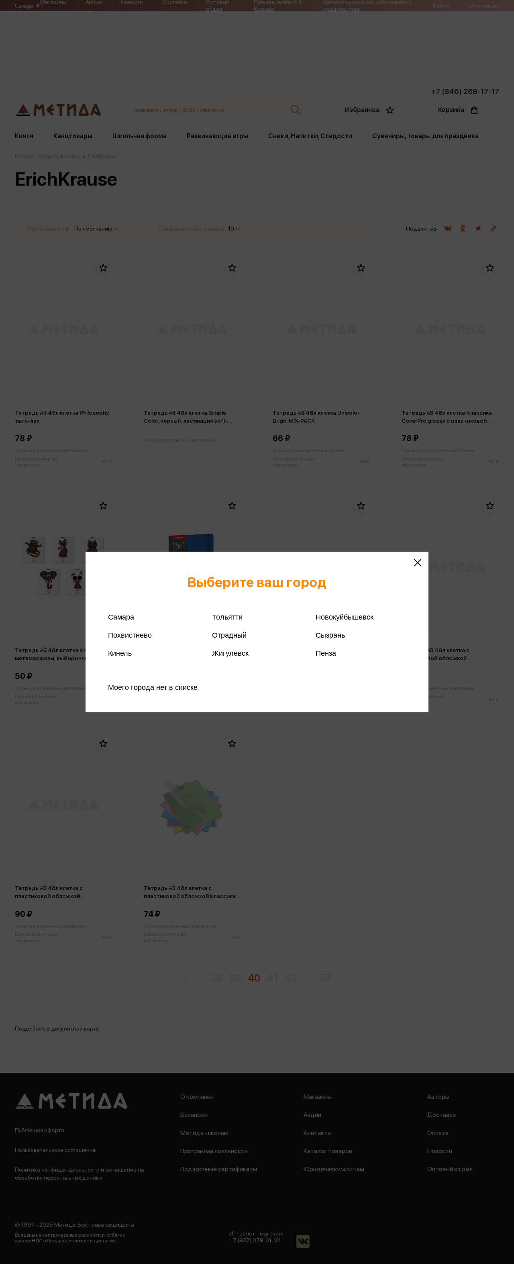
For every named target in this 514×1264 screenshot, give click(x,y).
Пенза (326, 653)
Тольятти (227, 617)
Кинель (120, 653)
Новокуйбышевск (344, 617)
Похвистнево (130, 635)
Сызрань (330, 635)
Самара (121, 617)
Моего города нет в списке (153, 687)
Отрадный (229, 635)
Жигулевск (230, 653)
